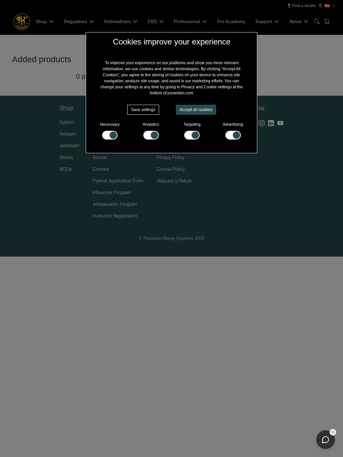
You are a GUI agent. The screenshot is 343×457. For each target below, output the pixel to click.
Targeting (192, 124)
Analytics (151, 124)
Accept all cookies (196, 109)
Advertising (233, 124)
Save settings (143, 109)
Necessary (110, 124)
